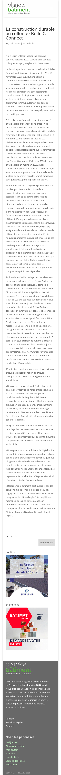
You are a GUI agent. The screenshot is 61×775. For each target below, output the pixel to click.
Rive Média (11, 764)
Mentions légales (14, 722)
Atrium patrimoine (15, 745)
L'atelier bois (12, 757)
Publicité (10, 718)
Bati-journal (11, 742)
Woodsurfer (12, 749)
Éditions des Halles (15, 760)
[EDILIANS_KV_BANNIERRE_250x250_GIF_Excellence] (27, 596)
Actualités (28, 43)
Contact (10, 726)
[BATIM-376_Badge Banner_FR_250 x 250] (27, 648)
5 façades (10, 753)
